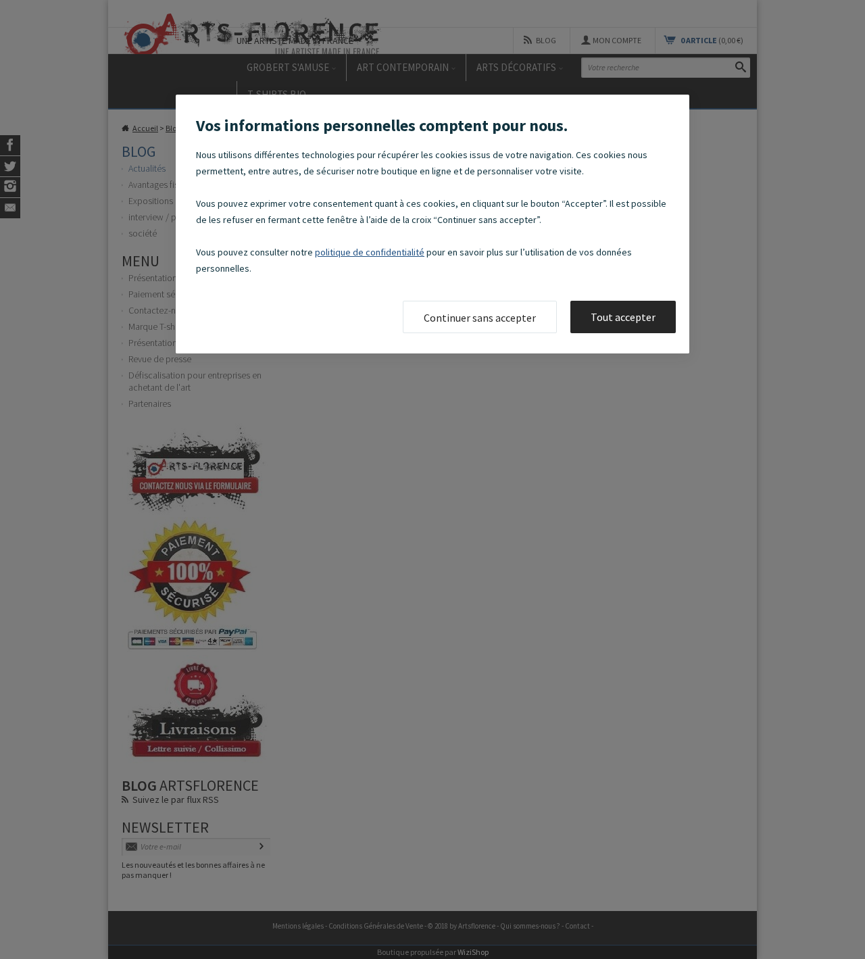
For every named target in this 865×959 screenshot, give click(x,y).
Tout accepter (623, 317)
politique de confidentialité (369, 252)
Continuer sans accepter (480, 317)
